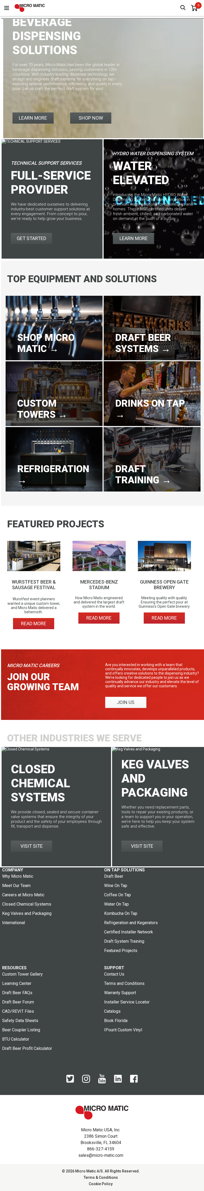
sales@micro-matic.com (100, 1155)
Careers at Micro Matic (23, 894)
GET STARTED (31, 238)
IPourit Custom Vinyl (123, 1029)
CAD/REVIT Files (18, 1011)
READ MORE (33, 623)
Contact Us (114, 974)
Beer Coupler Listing (21, 1029)
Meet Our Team (16, 885)
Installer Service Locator (127, 1002)
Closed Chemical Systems (26, 904)
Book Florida (116, 1020)
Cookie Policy (101, 1184)
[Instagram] (86, 1081)
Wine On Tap (115, 885)
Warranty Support (120, 992)
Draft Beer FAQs (17, 992)
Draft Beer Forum (18, 1002)
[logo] (30, 8)
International (13, 922)
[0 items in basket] (194, 8)
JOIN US (125, 702)
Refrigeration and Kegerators (131, 922)
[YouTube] (102, 1082)
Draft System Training (124, 941)
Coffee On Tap (117, 894)
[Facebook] (134, 1081)
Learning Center (16, 983)
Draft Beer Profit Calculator (27, 1048)
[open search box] (183, 8)
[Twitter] (70, 1081)
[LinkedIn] (118, 1081)
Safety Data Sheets (20, 1020)
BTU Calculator (15, 1039)
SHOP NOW (91, 118)
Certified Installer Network (128, 931)
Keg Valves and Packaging (27, 913)
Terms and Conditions (124, 983)
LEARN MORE (33, 118)
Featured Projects (120, 950)
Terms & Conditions (101, 1177)
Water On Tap (116, 904)
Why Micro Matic (17, 876)
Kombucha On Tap (120, 913)
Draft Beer (113, 876)
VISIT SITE (31, 846)
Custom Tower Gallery (22, 974)
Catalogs (112, 1011)
